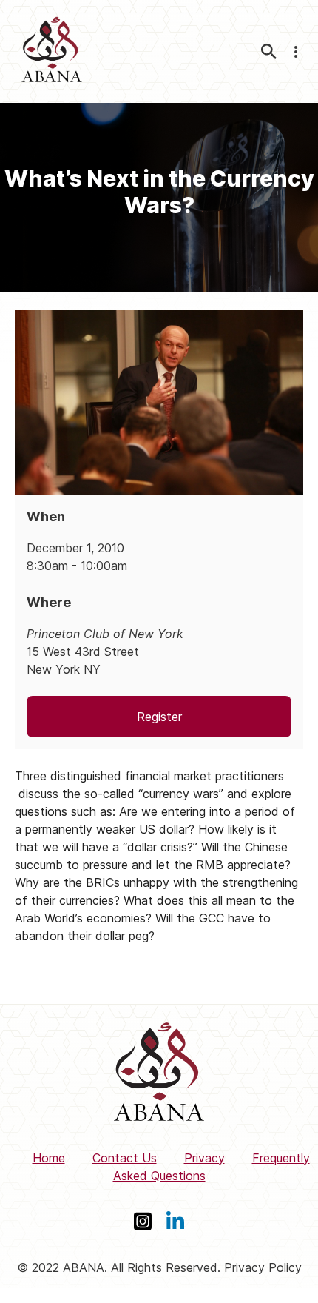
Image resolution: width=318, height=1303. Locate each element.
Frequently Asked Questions (211, 1166)
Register (159, 716)
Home (49, 1157)
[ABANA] (52, 51)
